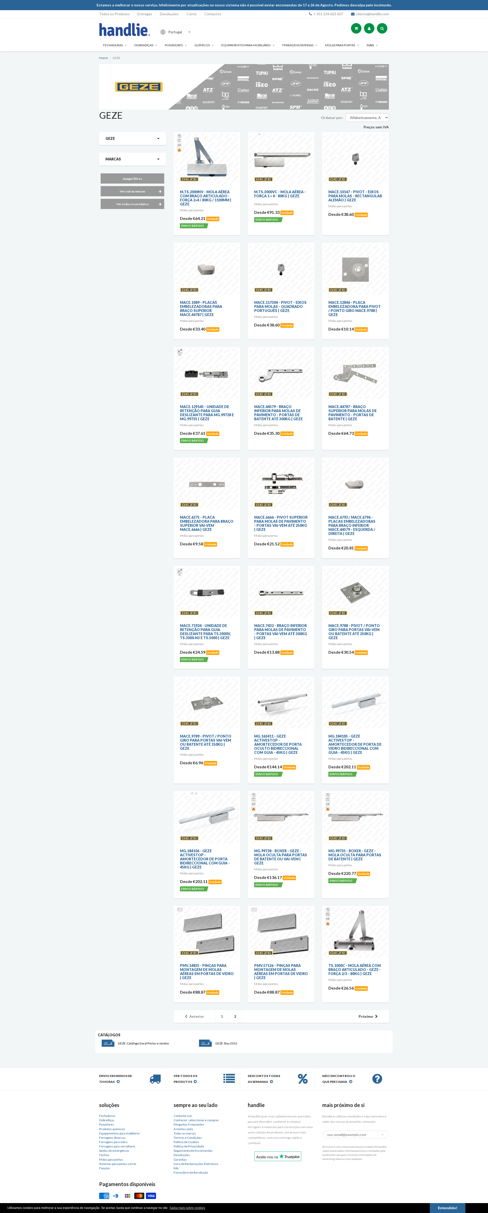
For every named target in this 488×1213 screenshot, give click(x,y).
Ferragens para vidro (113, 1142)
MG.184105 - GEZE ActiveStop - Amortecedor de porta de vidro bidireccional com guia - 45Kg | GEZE (355, 744)
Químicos (202, 45)
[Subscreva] (382, 1135)
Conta (191, 14)
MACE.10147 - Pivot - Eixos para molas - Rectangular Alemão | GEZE (355, 196)
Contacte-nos (183, 1116)
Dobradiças (143, 45)
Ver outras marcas (132, 191)
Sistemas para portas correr (117, 1164)
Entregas (145, 14)
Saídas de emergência (114, 1150)
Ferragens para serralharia (117, 1146)
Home (103, 58)
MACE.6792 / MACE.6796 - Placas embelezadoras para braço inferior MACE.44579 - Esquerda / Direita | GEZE (351, 525)
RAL (176, 1168)
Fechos (104, 1155)
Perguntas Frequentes (189, 1124)
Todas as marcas (185, 1133)
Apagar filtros (132, 179)
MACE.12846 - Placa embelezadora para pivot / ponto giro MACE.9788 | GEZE (354, 308)
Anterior (196, 1016)
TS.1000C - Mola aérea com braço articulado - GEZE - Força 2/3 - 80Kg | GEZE (354, 969)
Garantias (180, 1159)
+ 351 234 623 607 (328, 14)
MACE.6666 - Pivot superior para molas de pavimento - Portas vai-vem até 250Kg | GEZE (281, 523)
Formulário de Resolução (191, 1172)
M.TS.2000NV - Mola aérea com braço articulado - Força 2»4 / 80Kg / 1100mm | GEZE (205, 198)
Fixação (104, 1168)
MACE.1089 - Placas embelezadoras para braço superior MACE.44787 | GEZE (201, 308)
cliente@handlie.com (372, 14)
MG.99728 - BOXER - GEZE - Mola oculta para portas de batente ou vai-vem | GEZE (280, 857)
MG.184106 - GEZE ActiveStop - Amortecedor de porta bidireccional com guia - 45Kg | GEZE (205, 859)
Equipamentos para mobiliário (246, 45)
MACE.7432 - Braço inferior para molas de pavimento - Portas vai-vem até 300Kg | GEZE (280, 631)
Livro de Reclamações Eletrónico (196, 1164)
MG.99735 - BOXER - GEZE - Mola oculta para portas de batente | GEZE (354, 855)
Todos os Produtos (114, 14)
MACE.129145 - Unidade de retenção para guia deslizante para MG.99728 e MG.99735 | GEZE (207, 413)
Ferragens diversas (112, 1138)
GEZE (110, 138)
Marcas (113, 159)
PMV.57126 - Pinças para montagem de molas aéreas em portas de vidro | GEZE (281, 971)
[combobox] (191, 32)
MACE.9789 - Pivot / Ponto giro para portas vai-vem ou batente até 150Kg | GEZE (205, 742)
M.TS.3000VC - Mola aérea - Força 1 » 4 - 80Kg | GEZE (280, 194)
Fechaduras (113, 45)
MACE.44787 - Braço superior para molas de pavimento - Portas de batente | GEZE (352, 413)
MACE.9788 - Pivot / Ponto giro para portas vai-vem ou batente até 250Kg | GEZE (354, 631)
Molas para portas (340, 45)
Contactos (212, 14)
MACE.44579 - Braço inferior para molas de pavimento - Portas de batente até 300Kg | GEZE (278, 413)
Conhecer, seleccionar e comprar (196, 1120)
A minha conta (183, 1129)
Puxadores (174, 45)
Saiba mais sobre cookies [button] (187, 1208)
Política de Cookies (186, 1142)
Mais (370, 45)
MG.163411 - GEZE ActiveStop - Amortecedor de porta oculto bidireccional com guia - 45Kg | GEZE (278, 744)
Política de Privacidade (189, 1146)
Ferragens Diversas (297, 45)
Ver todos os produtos (132, 204)
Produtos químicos (112, 1129)
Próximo (366, 1016)
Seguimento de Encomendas (193, 1150)
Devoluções (169, 14)
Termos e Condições (188, 1138)
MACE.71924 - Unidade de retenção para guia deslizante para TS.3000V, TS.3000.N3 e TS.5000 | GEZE (205, 631)
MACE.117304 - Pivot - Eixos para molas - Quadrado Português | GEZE (280, 306)
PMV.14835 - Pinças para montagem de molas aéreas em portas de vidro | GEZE (207, 971)
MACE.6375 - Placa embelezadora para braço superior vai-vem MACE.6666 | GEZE (206, 523)
